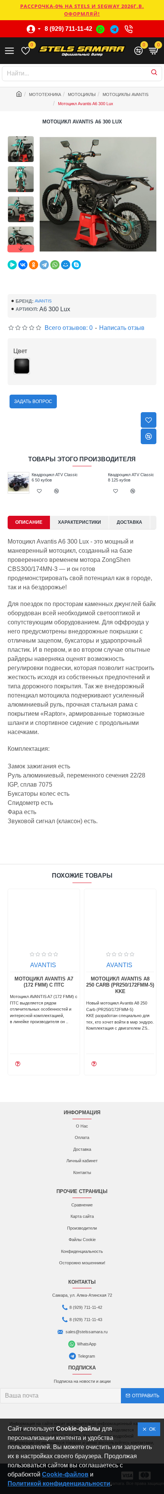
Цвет (20, 351)
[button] (20, 138)
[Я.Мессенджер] (12, 264)
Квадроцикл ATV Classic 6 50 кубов (55, 477)
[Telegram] (44, 264)
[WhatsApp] (54, 264)
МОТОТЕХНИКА (45, 94)
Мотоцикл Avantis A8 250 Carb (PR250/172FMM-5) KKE (120, 985)
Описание (28, 522)
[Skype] (76, 264)
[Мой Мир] (65, 264)
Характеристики (79, 522)
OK (151, 1429)
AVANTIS (43, 301)
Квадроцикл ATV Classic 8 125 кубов (131, 477)
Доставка (129, 522)
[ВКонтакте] (22, 264)
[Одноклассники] (33, 264)
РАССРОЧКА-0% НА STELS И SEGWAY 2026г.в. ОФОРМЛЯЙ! (82, 10)
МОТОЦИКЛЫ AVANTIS (125, 94)
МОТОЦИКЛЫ (82, 94)
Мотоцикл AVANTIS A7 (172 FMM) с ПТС (43, 982)
